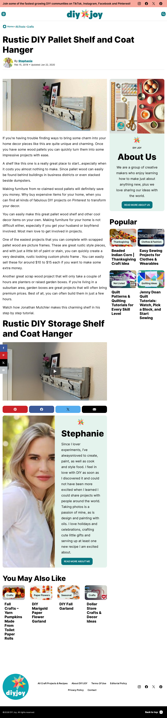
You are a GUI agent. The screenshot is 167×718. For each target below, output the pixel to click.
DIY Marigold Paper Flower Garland (40, 612)
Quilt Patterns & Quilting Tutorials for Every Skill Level (122, 303)
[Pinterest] (160, 3)
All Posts (20, 26)
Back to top (151, 712)
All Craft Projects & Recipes (53, 683)
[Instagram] (139, 3)
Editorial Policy (118, 683)
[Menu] (3, 14)
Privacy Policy (76, 690)
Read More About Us (137, 204)
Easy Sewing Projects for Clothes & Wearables (151, 257)
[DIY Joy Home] (85, 14)
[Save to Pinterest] (3, 355)
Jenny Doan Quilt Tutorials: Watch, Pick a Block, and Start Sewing (150, 305)
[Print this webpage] (3, 370)
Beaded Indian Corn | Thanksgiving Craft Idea (124, 257)
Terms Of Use (98, 683)
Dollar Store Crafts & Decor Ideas (94, 612)
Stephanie (25, 61)
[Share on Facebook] (3, 348)
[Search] (163, 14)
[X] (153, 3)
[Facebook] (146, 3)
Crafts (30, 26)
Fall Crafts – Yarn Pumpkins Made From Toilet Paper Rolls (13, 621)
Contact (92, 690)
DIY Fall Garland (66, 606)
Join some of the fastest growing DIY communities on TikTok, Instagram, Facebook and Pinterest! (66, 3)
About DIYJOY (79, 683)
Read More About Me (77, 561)
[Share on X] (3, 362)
